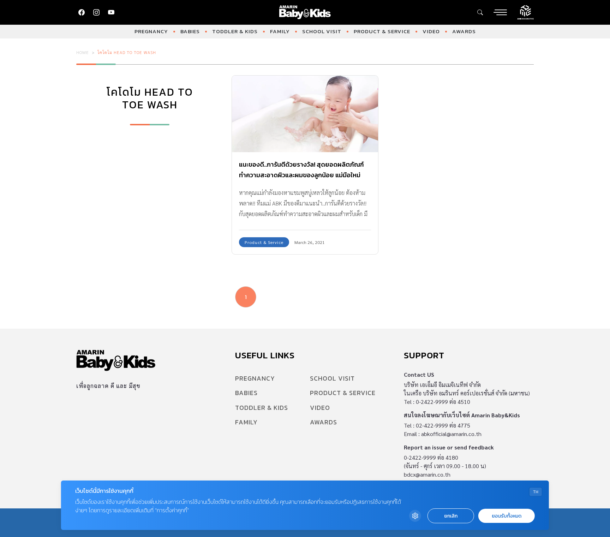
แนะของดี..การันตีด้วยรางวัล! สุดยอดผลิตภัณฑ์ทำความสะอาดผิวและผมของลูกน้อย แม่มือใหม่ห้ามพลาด (301, 175)
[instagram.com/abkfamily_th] (96, 12)
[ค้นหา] (480, 12)
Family (280, 31)
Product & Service (382, 31)
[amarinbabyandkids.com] (305, 12)
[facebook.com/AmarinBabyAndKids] (81, 12)
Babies (190, 31)
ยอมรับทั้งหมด (506, 516)
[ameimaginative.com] (525, 11)
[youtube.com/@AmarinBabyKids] (111, 12)
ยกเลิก (451, 516)
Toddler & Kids (235, 31)
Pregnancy (151, 31)
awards (464, 31)
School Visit (321, 31)
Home (82, 52)
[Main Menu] (500, 12)
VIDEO (431, 31)
